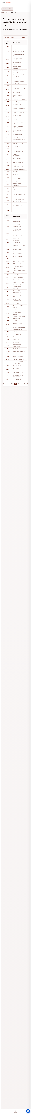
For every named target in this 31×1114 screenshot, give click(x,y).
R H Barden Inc (17, 348)
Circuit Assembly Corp (18, 208)
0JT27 (7, 96)
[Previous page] (3, 384)
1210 (25, 383)
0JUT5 (7, 220)
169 (12, 383)
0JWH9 (8, 334)
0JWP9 (7, 339)
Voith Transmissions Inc (19, 351)
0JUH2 (7, 208)
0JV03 (7, 233)
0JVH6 (7, 261)
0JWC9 (8, 320)
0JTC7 (7, 109)
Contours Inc (16, 119)
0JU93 (7, 171)
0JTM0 (7, 149)
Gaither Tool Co (17, 379)
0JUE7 (7, 192)
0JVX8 (7, 283)
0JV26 (7, 242)
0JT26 (7, 92)
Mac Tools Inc (16, 92)
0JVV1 (7, 277)
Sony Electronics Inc (18, 151)
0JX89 (7, 372)
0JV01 (7, 230)
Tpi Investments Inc (18, 264)
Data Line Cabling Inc (18, 366)
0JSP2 (7, 49)
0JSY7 (7, 75)
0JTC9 (7, 112)
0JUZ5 (7, 226)
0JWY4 (7, 359)
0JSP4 (7, 51)
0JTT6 (7, 151)
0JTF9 (7, 122)
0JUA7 (7, 174)
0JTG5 (7, 127)
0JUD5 (7, 188)
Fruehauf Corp (17, 242)
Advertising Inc (17, 101)
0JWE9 (7, 331)
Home (2, 12)
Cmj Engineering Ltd (18, 342)
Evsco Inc (15, 331)
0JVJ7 (7, 264)
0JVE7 (7, 258)
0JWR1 (7, 342)
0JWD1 (7, 324)
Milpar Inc (15, 171)
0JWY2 (8, 356)
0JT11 (7, 85)
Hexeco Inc (16, 274)
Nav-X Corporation (18, 162)
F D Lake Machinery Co (19, 194)
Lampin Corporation (18, 277)
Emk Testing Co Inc (18, 372)
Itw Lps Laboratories (18, 261)
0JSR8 (7, 55)
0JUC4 (7, 181)
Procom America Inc (18, 49)
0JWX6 (8, 354)
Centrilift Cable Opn (18, 236)
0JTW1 (7, 155)
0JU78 (7, 169)
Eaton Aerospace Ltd (18, 224)
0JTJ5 (7, 140)
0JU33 (7, 162)
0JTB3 (7, 105)
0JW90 (7, 313)
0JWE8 (7, 328)
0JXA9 (7, 379)
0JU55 (7, 165)
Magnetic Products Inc (19, 192)
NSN (7, 12)
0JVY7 (7, 300)
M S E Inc (15, 320)
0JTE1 (7, 116)
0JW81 (7, 310)
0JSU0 (7, 63)
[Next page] (27, 384)
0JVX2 (7, 280)
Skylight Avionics (17, 256)
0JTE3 (7, 119)
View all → (24, 37)
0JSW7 (7, 71)
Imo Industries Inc (17, 134)
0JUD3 (7, 184)
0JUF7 (7, 194)
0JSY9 (7, 79)
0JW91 (7, 317)
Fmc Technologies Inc (18, 359)
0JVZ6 (7, 303)
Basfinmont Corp (17, 310)
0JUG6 (7, 200)
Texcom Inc (16, 339)
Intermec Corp (16, 149)
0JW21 (7, 306)
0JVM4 (7, 267)
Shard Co (15, 354)
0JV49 (7, 246)
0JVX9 (7, 287)
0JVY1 (7, 291)
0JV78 (7, 249)
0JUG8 (7, 204)
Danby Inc (15, 174)
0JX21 (7, 362)
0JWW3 (8, 351)
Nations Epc (16, 181)
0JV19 (7, 239)
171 (18, 383)
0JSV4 (7, 67)
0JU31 (7, 159)
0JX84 (7, 369)
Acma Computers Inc (18, 112)
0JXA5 (7, 376)
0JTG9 (7, 134)
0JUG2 (7, 197)
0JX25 (7, 366)
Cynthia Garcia (17, 334)
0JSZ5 (7, 82)
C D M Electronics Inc (18, 143)
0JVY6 (7, 295)
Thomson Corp (17, 226)
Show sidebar (8, 9)
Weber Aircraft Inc (18, 356)
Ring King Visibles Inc (18, 137)
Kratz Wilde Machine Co (19, 99)
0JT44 (7, 99)
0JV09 (7, 236)
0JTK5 (7, 143)
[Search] (24, 2)
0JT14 (7, 89)
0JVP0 (7, 271)
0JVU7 (7, 274)
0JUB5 (7, 177)
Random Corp (16, 146)
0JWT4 (7, 345)
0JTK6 (7, 146)
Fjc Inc (14, 337)
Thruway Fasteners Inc (19, 280)
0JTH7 (7, 137)
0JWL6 (7, 337)
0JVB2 (7, 252)
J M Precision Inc (17, 249)
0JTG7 (7, 131)
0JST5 (7, 59)
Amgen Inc (16, 303)
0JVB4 (7, 256)
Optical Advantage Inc (19, 169)
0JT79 (7, 101)
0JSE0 (7, 46)
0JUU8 (7, 224)
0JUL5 (7, 210)
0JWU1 (7, 348)
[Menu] (28, 2)
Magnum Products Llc (18, 51)
